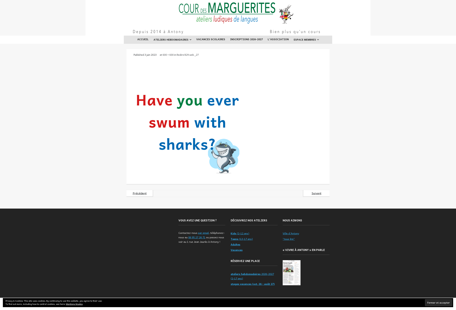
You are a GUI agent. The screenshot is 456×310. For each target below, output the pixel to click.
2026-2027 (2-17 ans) (252, 276)
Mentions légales (74, 304)
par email (203, 233)
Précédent (140, 193)
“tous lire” (289, 239)
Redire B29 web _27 (188, 55)
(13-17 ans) (242, 239)
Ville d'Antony (291, 233)
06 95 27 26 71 (196, 237)
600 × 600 (168, 55)
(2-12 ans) (240, 233)
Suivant (316, 193)
